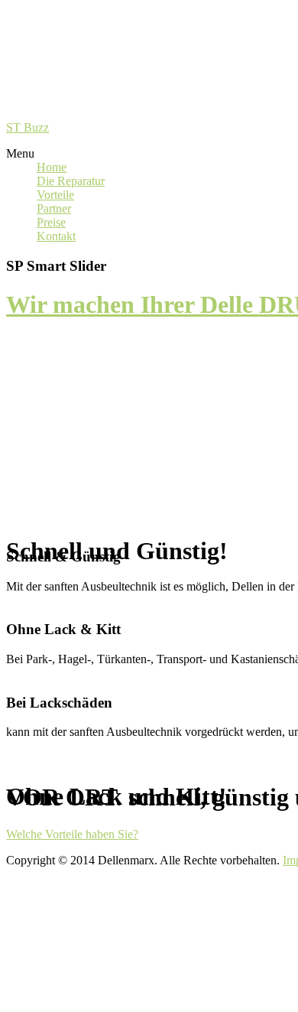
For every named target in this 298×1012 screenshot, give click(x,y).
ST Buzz (27, 127)
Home (51, 167)
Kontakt (56, 235)
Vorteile (55, 194)
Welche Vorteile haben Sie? (72, 834)
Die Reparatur (71, 180)
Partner (54, 208)
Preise (51, 222)
